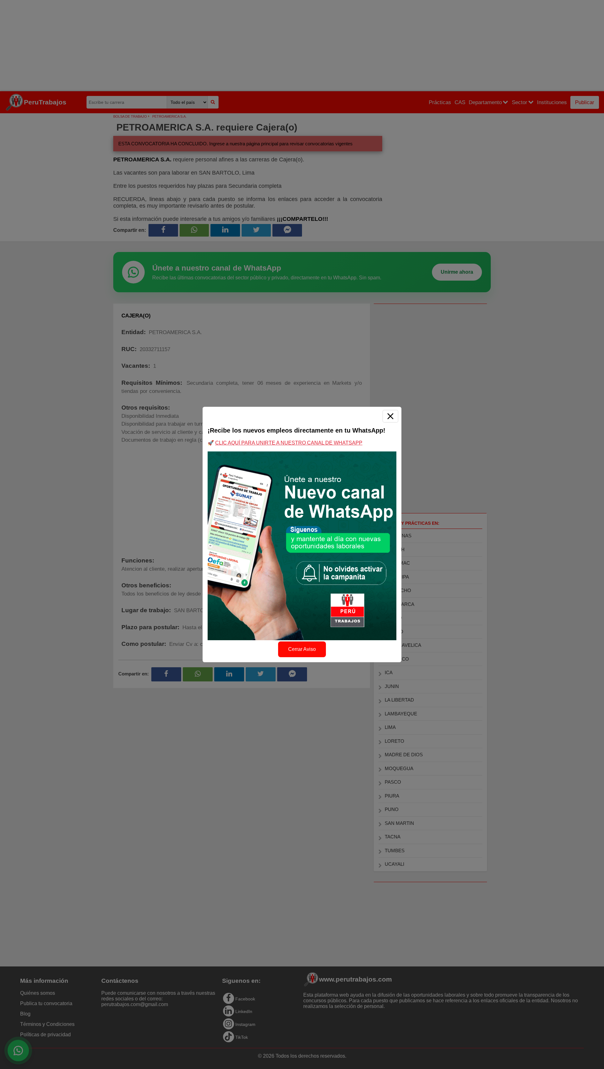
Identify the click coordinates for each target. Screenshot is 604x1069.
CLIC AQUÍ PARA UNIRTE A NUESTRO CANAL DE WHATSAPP (288, 442)
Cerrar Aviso (302, 649)
